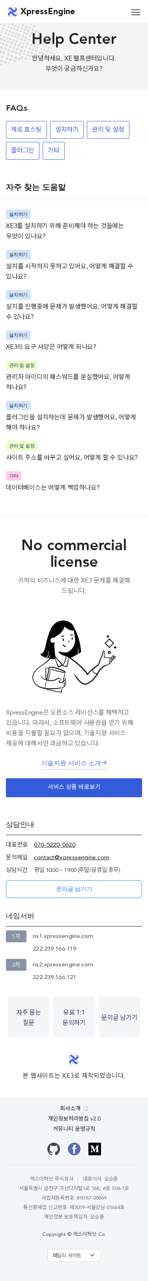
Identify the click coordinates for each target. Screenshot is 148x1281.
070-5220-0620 (54, 845)
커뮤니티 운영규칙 (74, 1129)
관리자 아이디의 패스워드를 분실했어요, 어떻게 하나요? (68, 382)
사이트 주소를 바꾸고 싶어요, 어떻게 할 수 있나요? (72, 458)
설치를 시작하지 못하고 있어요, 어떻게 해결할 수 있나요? (69, 272)
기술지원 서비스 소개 (71, 763)
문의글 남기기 (74, 889)
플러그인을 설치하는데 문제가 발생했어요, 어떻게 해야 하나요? (71, 423)
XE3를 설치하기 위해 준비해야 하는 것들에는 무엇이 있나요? (65, 231)
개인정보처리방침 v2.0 (74, 1119)
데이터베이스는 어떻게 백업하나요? (52, 488)
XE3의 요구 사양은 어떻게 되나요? (51, 347)
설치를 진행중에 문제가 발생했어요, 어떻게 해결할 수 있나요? (72, 312)
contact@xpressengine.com (71, 858)
